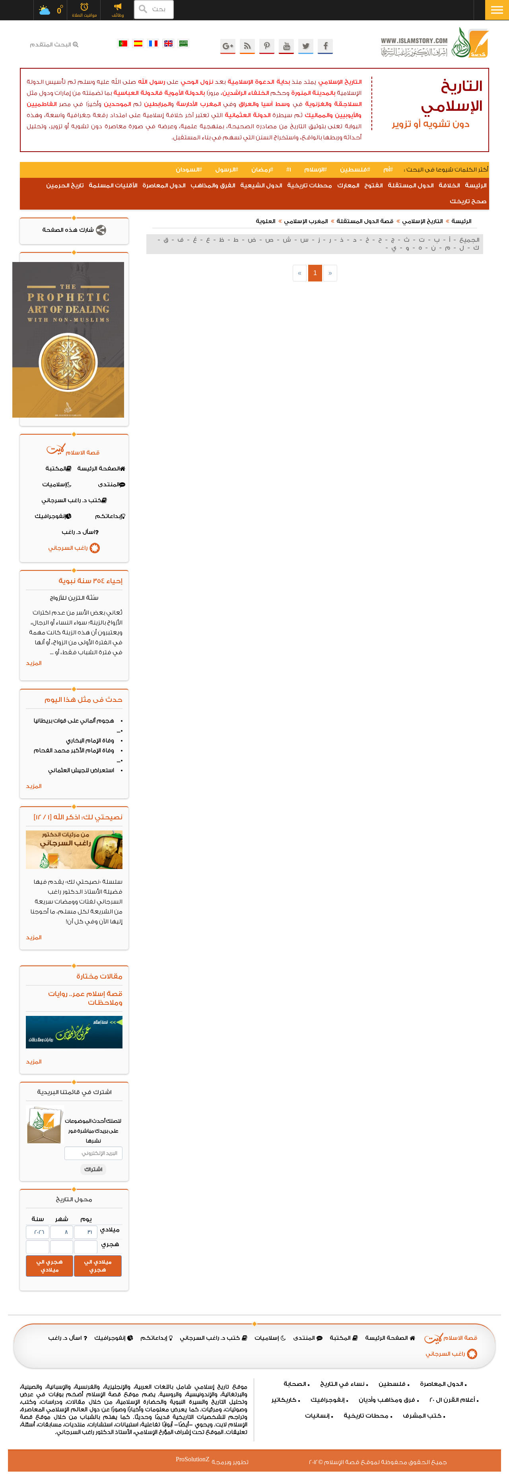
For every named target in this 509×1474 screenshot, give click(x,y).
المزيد (33, 663)
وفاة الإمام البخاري (90, 741)
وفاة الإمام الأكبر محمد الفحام (74, 751)
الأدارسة (186, 104)
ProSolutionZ (198, 1459)
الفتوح (373, 185)
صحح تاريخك (468, 201)
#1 (288, 169)
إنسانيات (317, 1415)
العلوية (265, 221)
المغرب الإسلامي (306, 221)
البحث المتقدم (50, 45)
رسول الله (151, 82)
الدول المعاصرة (163, 185)
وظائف (118, 15)
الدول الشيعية (261, 185)
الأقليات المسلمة (113, 185)
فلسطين (392, 1384)
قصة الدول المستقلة (364, 221)
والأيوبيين (348, 115)
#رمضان (262, 169)
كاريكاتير (283, 1400)
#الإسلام (315, 169)
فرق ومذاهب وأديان (387, 1400)
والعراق (249, 104)
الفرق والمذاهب (212, 185)
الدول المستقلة (410, 185)
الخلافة (449, 185)
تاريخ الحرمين (65, 185)
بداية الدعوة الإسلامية (258, 82)
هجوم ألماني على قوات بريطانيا (73, 721)
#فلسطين (355, 169)
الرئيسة (475, 185)
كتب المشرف (422, 1415)
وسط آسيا (275, 104)
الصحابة (295, 1384)
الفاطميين (41, 104)
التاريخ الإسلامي (339, 82)
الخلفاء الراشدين (245, 93)
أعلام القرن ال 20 (452, 1400)
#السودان (189, 169)
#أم (388, 169)
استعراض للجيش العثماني (81, 770)
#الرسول (226, 169)
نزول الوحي (197, 82)
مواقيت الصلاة (84, 15)
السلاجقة (347, 104)
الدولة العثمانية (247, 115)
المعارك (348, 185)
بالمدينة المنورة (313, 93)
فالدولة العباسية (138, 93)
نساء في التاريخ (342, 1384)
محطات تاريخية (309, 185)
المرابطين (157, 104)
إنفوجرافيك (327, 1400)
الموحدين (117, 104)
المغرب (210, 104)
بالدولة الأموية (184, 93)
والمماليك (319, 115)
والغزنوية (318, 104)
